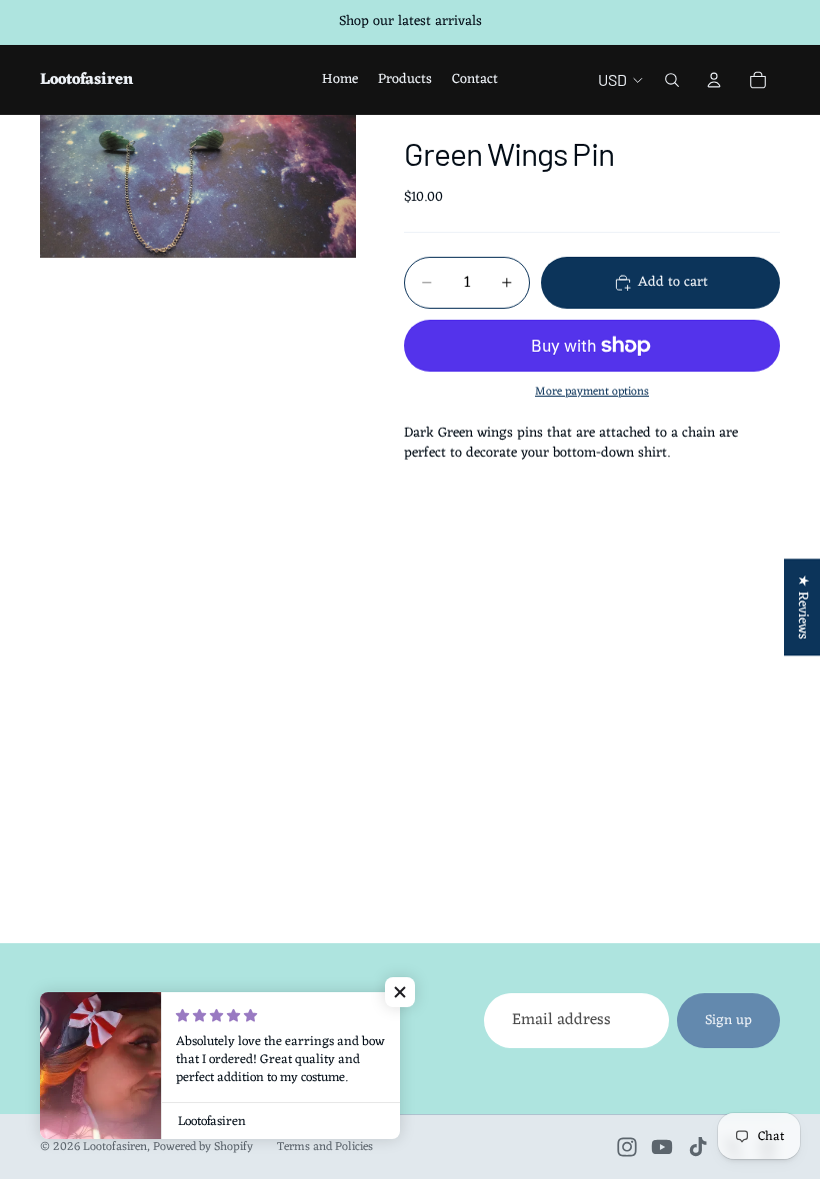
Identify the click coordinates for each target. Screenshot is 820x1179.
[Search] (672, 80)
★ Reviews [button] (802, 607)
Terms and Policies (325, 1147)
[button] (400, 992)
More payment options (592, 392)
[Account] (714, 80)
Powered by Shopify (203, 1147)
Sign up (728, 1020)
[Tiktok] (698, 1147)
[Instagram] (627, 1147)
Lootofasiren (115, 1147)
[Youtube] (662, 1147)
